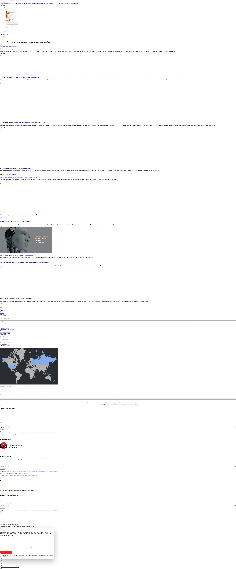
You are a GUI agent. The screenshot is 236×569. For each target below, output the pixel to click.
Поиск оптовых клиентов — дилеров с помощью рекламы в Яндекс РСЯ (20, 77)
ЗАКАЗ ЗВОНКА (3, 40)
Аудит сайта (9, 10)
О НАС (4, 32)
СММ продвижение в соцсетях (13, 22)
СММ (5, 0)
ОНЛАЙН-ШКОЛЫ (20, 0)
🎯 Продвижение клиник (11, 29)
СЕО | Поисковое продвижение (7, 329)
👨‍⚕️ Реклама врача (10, 28)
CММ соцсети (3, 330)
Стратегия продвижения (11, 9)
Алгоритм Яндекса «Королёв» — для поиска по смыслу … (16, 221)
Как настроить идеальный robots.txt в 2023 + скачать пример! (17, 255)
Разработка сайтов (10, 16)
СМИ (4, 36)
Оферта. (136, 404)
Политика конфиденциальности (104, 404)
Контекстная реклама (5, 332)
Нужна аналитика (10, 12)
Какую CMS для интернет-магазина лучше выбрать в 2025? (16, 298)
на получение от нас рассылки (52, 396)
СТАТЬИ (5, 31)
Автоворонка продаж (11, 14)
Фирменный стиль (10, 18)
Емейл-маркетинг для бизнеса (13, 23)
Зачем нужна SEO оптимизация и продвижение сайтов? (15, 168)
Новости (2, 313)
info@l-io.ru (8, 2)
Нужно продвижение (11, 25)
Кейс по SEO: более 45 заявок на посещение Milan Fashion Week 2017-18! (20, 177)
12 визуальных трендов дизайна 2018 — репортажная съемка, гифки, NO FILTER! (22, 122)
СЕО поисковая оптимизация (12, 24)
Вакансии (2, 314)
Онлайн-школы (3, 334)
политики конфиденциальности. (30, 475)
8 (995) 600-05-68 (8, 342)
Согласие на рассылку (130, 404)
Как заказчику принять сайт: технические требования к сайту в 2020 (18, 215)
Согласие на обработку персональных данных (118, 404)
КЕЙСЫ (4, 5)
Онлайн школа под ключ (12, 15)
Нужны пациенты (10, 29)
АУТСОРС (11, 0)
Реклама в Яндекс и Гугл (12, 25)
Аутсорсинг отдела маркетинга (13, 21)
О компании (2, 310)
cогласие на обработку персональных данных (38, 396)
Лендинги (9, 17)
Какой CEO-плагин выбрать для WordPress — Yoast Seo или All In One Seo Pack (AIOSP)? (24, 262)
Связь (4, 37)
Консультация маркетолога (12, 11)
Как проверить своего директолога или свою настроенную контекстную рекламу (22, 49)
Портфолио (2, 311)
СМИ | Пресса (3, 315)
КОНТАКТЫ (5, 34)
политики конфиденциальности (22, 396)
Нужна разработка (10, 19)
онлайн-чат (7, 345)
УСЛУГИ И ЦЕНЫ (6, 7)
